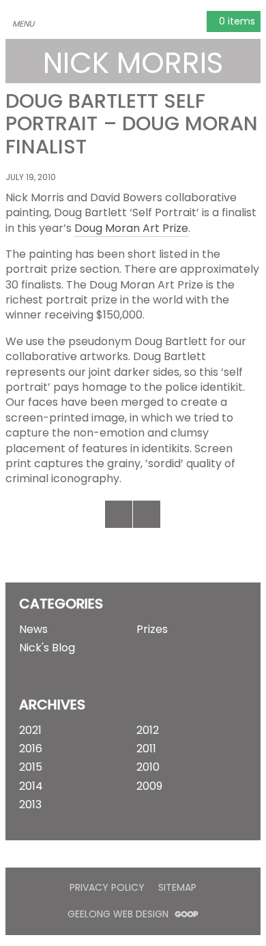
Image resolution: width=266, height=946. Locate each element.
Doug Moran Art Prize (131, 228)
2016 (30, 748)
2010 (148, 767)
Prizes (152, 629)
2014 (31, 786)
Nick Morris (133, 62)
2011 (146, 748)
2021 (30, 730)
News (33, 629)
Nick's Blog (47, 647)
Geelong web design (119, 914)
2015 (30, 767)
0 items (235, 21)
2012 (147, 730)
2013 (30, 804)
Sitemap (177, 887)
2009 (149, 786)
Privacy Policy (107, 887)
